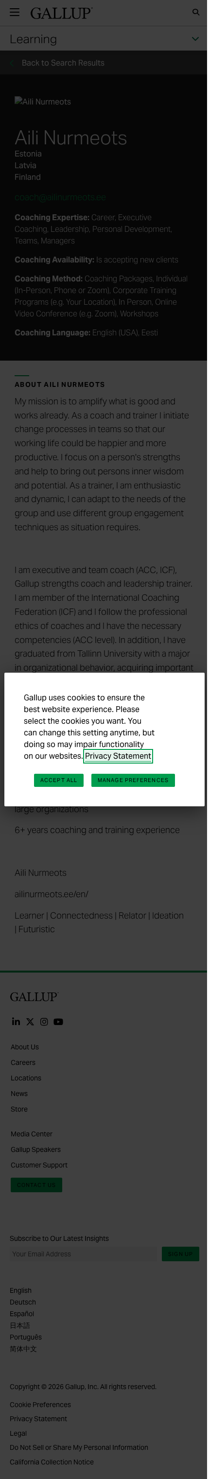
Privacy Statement (118, 756)
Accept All (58, 780)
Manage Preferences (133, 780)
